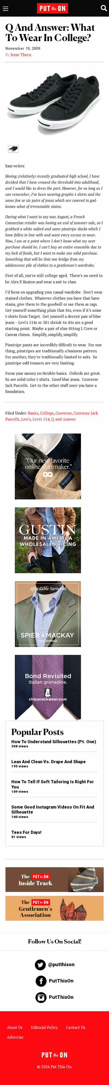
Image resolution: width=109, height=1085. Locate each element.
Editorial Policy (44, 1027)
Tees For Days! (26, 832)
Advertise (15, 1037)
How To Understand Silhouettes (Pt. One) (53, 741)
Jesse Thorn (21, 54)
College (47, 413)
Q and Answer (63, 419)
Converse (64, 413)
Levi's (26, 419)
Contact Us (75, 1027)
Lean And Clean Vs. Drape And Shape (48, 761)
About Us (14, 1027)
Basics (33, 413)
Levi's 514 (41, 419)
